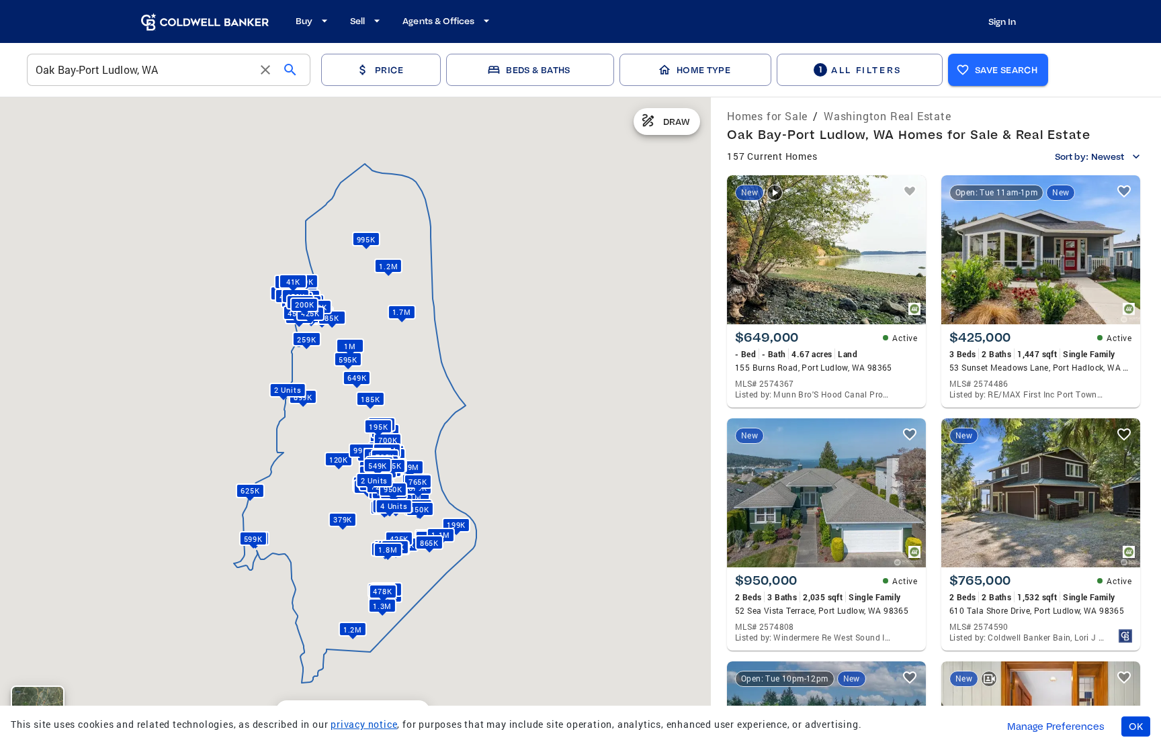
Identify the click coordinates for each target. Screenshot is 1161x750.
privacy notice (364, 724)
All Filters (860, 69)
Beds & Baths (538, 69)
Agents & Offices (438, 20)
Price (389, 69)
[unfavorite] (910, 191)
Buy (304, 20)
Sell (357, 20)
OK (1136, 726)
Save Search (1006, 69)
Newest (1107, 156)
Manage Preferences (1056, 726)
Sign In (1002, 21)
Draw (676, 121)
